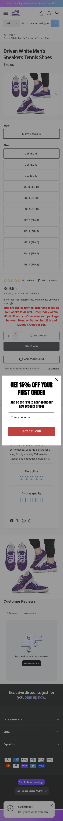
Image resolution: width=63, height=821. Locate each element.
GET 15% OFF (31, 431)
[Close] (56, 380)
